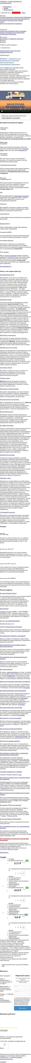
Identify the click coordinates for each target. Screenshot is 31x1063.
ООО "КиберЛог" (5, 976)
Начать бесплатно (14, 884)
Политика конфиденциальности (10, 51)
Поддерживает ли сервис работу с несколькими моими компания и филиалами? (14, 754)
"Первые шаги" (11, 675)
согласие (2, 1056)
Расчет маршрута (17, 23)
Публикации (12, 34)
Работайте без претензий (7, 455)
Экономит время (5, 378)
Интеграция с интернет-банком (9, 389)
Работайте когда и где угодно (8, 347)
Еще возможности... (6, 266)
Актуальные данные (6, 367)
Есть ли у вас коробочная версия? (10, 621)
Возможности (7, 6)
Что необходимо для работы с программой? (12, 636)
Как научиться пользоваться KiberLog (11, 729)
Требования (27, 17)
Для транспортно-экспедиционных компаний (13, 19)
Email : (2, 998)
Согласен (3, 1062)
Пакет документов (7, 967)
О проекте (3, 17)
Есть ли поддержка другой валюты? (10, 819)
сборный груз (23, 150)
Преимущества (19, 17)
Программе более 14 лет (7, 274)
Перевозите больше (5, 299)
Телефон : (3, 994)
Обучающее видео (10, 32)
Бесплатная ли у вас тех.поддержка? (10, 718)
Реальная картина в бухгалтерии (9, 399)
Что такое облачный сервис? (8, 593)
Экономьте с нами (5, 478)
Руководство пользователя (8, 31)
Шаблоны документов (16, 38)
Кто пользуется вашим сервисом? (10, 741)
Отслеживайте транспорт (7, 512)
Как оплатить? (4, 608)
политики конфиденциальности (11, 1058)
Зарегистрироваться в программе (11, 118)
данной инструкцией (21, 736)
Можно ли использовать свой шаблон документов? (15, 681)
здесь (19, 774)
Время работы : (4, 986)
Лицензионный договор (7, 51)
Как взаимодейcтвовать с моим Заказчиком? (13, 690)
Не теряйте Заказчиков (6, 425)
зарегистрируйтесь (12, 672)
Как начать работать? (6, 669)
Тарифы (5, 8)
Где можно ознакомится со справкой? (11, 771)
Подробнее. (26, 687)
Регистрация (16, 13)
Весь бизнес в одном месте (8, 335)
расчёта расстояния (10, 255)
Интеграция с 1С (5, 38)
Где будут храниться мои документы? (11, 627)
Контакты (3, 42)
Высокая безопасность (6, 411)
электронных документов (21, 196)
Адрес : (2, 979)
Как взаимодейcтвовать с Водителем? (11, 707)
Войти (23, 13)
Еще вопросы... (4, 852)
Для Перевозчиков (12, 20)
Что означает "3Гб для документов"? (10, 805)
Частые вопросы (8, 10)
